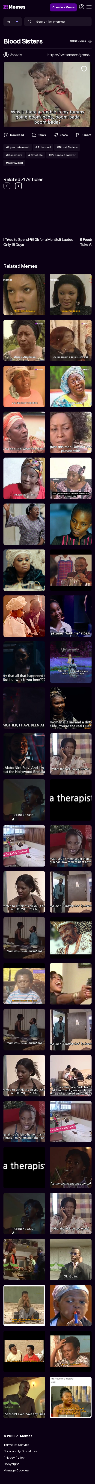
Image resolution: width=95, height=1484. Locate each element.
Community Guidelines (20, 1451)
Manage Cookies (16, 1470)
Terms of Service (16, 1445)
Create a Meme (63, 7)
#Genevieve (14, 155)
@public (16, 54)
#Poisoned (43, 147)
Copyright (11, 1464)
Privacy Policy (13, 1458)
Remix (42, 135)
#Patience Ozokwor (62, 155)
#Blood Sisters (67, 147)
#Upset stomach (18, 147)
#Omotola (35, 155)
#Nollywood (14, 162)
